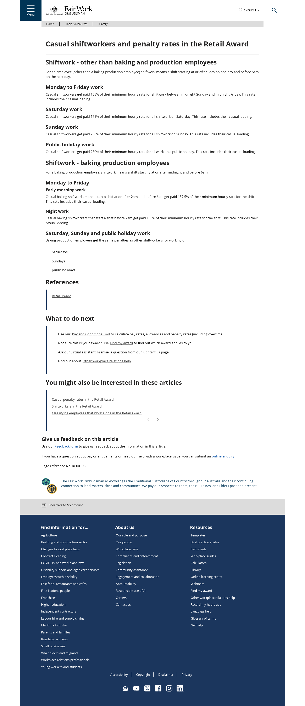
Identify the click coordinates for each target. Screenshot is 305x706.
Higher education (53, 604)
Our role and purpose (131, 535)
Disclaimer (165, 674)
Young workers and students (61, 667)
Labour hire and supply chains (62, 618)
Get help (197, 625)
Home (50, 24)
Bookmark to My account (65, 505)
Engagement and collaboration (137, 577)
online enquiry (223, 456)
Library (103, 24)
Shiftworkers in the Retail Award (77, 406)
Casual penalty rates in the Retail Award (83, 399)
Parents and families (55, 632)
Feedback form (66, 446)
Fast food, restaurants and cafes (64, 584)
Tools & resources (76, 24)
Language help (201, 611)
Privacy (187, 674)
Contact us (151, 352)
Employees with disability (59, 577)
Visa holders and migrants (59, 653)
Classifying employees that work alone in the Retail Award (97, 413)
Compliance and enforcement (137, 556)
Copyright (143, 674)
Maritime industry (54, 625)
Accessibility (119, 674)
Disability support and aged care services (70, 570)
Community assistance (132, 570)
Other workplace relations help (107, 361)
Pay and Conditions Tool (91, 334)
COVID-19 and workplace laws (62, 563)
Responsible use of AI (131, 590)
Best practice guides (205, 542)
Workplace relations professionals (65, 660)
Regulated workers (54, 639)
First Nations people (55, 590)
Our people (124, 542)
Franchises (48, 598)
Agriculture (49, 535)
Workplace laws (127, 549)
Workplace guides (203, 556)
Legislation (123, 563)
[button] (249, 10)
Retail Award (61, 296)
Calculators (198, 563)
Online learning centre (206, 577)
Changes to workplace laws (60, 549)
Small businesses (53, 646)
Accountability (126, 584)
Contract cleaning (53, 556)
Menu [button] (31, 14)
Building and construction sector (64, 542)
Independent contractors (58, 611)
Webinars (197, 584)
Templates (198, 535)
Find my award (121, 343)
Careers (121, 598)
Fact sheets (198, 549)
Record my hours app (206, 604)
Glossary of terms (203, 618)
